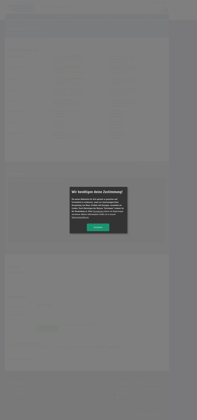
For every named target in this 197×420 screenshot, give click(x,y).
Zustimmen (98, 227)
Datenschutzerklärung (80, 217)
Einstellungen (98, 211)
